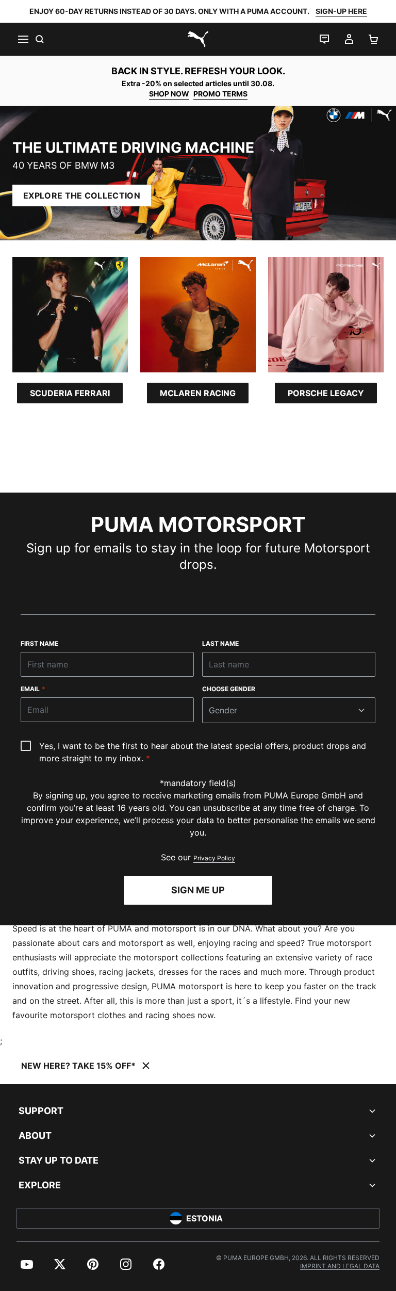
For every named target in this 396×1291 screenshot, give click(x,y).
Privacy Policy (214, 858)
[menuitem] (26, 1264)
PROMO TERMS (220, 93)
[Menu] (22, 39)
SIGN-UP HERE (341, 11)
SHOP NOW (169, 93)
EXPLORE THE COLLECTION (81, 195)
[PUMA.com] (198, 39)
